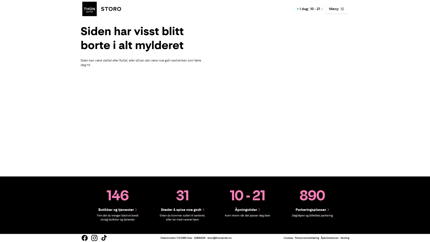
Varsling (344, 237)
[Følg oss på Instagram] (94, 238)
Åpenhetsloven (330, 237)
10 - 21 (310, 9)
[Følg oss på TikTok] (104, 238)
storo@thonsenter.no (219, 237)
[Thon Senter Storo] (101, 8)
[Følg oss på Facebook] (85, 238)
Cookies (288, 237)
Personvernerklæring (307, 237)
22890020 (200, 237)
